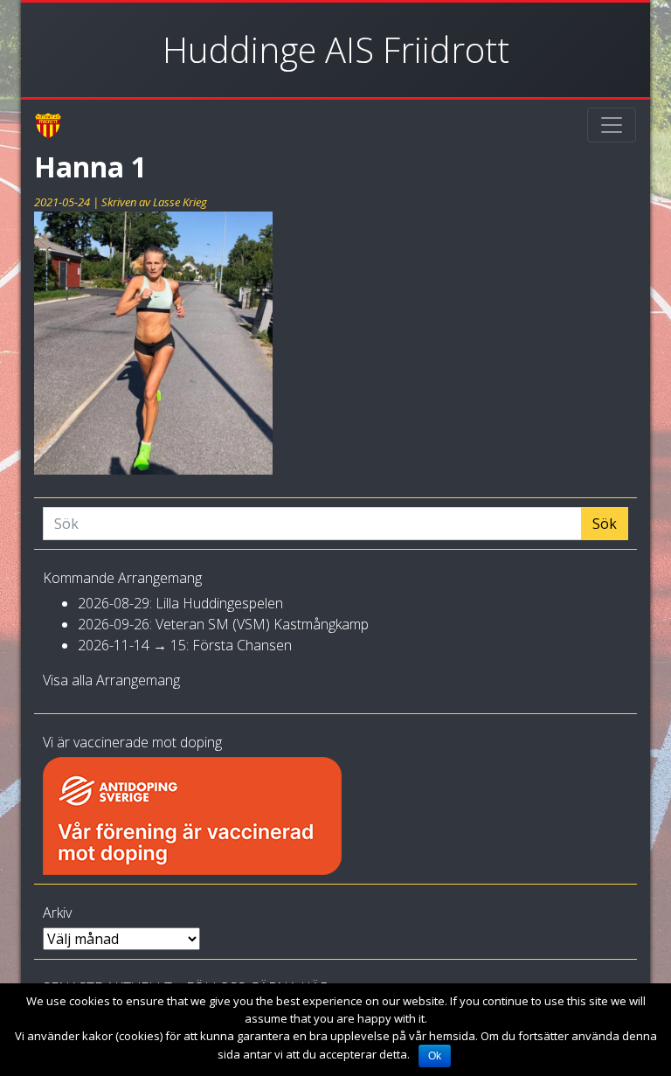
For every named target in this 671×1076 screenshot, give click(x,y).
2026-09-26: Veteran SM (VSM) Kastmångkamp (223, 624)
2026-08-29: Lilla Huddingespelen (180, 603)
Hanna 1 (90, 166)
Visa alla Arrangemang (111, 680)
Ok (434, 1056)
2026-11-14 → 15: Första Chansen (185, 645)
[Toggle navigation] (611, 125)
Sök (604, 523)
